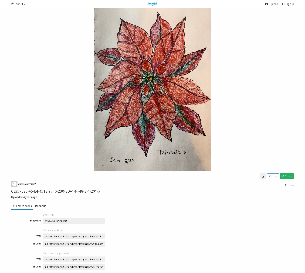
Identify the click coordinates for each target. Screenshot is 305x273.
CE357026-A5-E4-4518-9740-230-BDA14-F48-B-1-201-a (55, 191)
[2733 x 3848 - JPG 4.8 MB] (263, 176)
